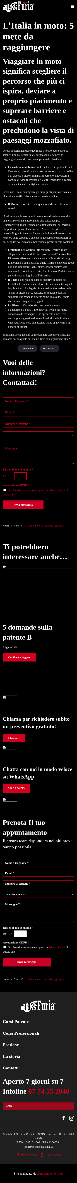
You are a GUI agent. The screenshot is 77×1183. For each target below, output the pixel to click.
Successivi (48, 348)
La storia (11, 1056)
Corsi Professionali (21, 1033)
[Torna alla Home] (19, 6)
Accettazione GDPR (16, 485)
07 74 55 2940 (48, 1091)
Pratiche (11, 1044)
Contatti (11, 1067)
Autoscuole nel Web (50, 1173)
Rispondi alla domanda (18, 469)
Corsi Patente (16, 1021)
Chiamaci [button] (14, 738)
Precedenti (28, 348)
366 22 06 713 (16, 788)
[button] (72, 6)
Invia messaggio (23, 504)
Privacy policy (29, 1154)
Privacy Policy (57, 490)
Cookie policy (53, 1154)
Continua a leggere (19, 657)
